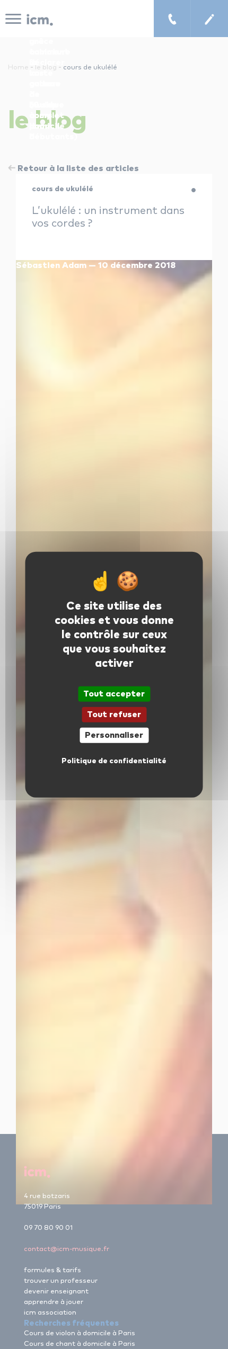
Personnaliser (114, 735)
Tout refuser (114, 714)
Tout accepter (114, 693)
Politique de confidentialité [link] (114, 761)
